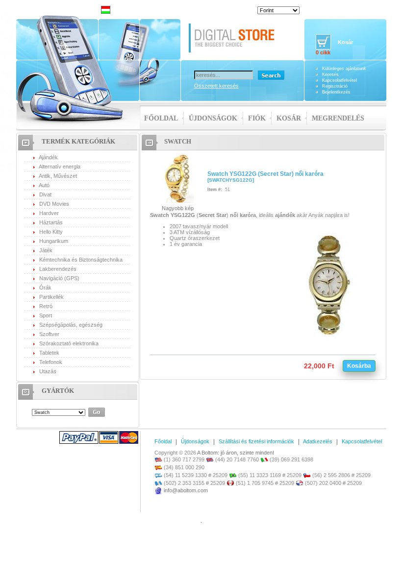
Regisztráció (335, 86)
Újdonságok (213, 118)
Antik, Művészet (58, 176)
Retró (45, 306)
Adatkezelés (317, 441)
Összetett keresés (216, 86)
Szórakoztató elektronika (69, 343)
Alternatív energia (59, 166)
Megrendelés (338, 118)
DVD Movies (54, 204)
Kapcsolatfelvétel (339, 80)
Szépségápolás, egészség (70, 325)
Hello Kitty (51, 232)
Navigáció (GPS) (59, 278)
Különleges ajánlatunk (344, 68)
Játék (45, 250)
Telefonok (50, 362)
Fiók (257, 118)
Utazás (47, 371)
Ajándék (48, 157)
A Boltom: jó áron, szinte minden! (235, 453)
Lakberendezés (57, 269)
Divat (45, 194)
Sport (45, 315)
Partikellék (51, 297)
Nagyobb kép (178, 208)
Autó (44, 185)
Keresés (330, 74)
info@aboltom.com (186, 490)
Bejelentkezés (336, 92)
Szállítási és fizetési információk (256, 441)
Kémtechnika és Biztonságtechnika (81, 260)
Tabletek (49, 353)
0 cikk (323, 52)
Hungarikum (53, 241)
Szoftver (49, 334)
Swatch (177, 141)
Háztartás (51, 222)
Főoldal (161, 118)
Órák (45, 287)
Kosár (288, 118)
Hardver (49, 213)
